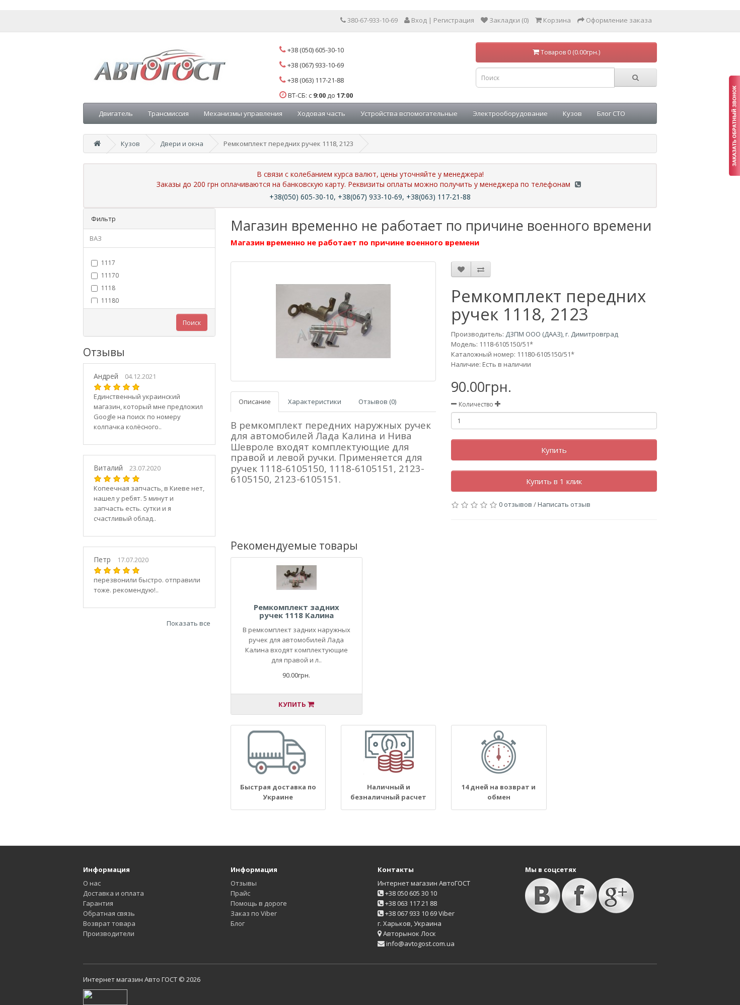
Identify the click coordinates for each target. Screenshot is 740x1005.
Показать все (188, 623)
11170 (110, 275)
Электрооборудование (510, 113)
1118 (108, 288)
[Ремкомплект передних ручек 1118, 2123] (333, 321)
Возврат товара (109, 923)
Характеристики (314, 401)
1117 (108, 262)
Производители (108, 933)
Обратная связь (109, 913)
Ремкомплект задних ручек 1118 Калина (296, 611)
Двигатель (116, 113)
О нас (92, 883)
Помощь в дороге (259, 903)
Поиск (192, 322)
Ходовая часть (321, 113)
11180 (110, 300)
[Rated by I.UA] (105, 996)
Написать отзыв (564, 504)
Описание (255, 401)
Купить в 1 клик (554, 481)
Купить (554, 450)
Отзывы (244, 883)
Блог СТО (611, 113)
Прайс (240, 893)
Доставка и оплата (113, 893)
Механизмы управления (243, 113)
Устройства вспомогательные (409, 113)
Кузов (572, 113)
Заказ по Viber (254, 913)
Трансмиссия (168, 113)
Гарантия (98, 903)
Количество (476, 404)
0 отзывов (515, 504)
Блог (238, 923)
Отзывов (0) (377, 401)
